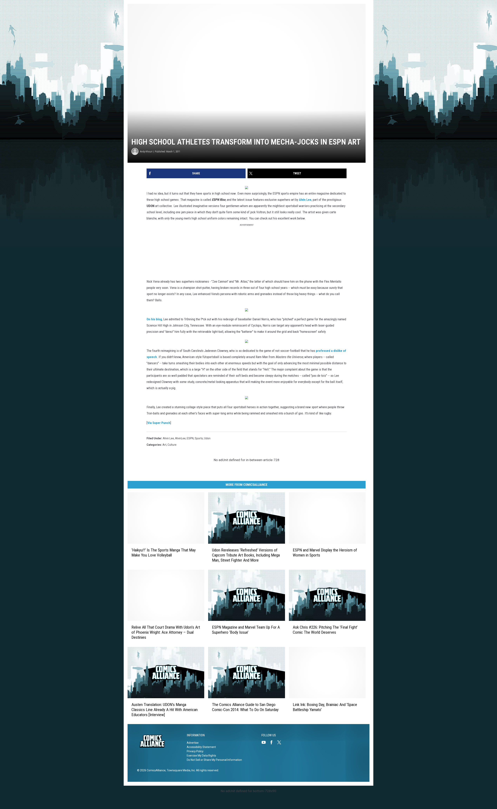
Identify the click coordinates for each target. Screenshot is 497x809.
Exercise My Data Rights (201, 755)
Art (164, 444)
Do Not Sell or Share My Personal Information (214, 759)
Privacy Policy (195, 751)
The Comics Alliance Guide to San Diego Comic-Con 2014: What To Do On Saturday (245, 707)
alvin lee (168, 438)
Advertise (193, 742)
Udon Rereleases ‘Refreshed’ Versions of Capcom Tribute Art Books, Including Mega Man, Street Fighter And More (246, 555)
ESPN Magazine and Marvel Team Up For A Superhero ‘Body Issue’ (246, 630)
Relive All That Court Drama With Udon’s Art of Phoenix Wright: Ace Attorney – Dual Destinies (165, 632)
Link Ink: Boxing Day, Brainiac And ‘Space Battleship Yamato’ (325, 707)
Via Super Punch (158, 423)
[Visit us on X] (281, 742)
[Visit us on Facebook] (273, 742)
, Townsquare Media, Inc (180, 770)
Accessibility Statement (201, 747)
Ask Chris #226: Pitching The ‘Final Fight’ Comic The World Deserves (325, 630)
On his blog (154, 319)
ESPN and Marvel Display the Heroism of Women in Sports (325, 552)
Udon (207, 438)
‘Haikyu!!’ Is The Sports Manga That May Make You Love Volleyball (163, 552)
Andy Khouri (146, 151)
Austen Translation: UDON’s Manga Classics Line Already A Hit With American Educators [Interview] (164, 709)
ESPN (190, 438)
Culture (172, 444)
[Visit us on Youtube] (265, 742)
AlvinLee (180, 438)
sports (199, 438)
